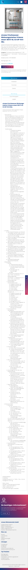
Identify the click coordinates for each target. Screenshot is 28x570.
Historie (3, 537)
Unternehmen (4, 535)
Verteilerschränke (5, 558)
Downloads (3, 547)
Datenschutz (16, 566)
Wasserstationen (4, 555)
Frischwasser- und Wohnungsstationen (9, 556)
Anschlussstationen (5, 559)
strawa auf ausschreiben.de (7, 548)
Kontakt (3, 539)
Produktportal (4, 544)
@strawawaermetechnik (11, 530)
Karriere (3, 534)
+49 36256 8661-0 (9, 527)
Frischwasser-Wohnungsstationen (13, 52)
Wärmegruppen (4, 554)
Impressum (11, 566)
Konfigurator (4, 545)
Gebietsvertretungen (5, 538)
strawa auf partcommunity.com (8, 549)
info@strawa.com (8, 528)
